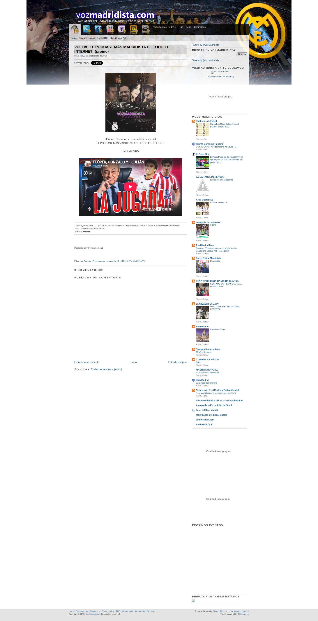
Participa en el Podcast (164, 27)
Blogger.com (243, 614)
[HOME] (75, 31)
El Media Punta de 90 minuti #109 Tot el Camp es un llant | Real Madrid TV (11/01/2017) (226, 160)
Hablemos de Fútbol (206, 121)
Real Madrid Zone (205, 245)
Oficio (198, 362)
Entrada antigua (177, 362)
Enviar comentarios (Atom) (106, 369)
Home (74, 38)
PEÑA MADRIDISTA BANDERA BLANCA (217, 281)
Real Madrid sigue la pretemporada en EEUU (216, 393)
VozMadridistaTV (137, 261)
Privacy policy (108, 611)
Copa (188, 27)
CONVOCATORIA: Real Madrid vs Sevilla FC (216, 147)
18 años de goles (203, 352)
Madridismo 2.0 (118, 38)
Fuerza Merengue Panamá (209, 144)
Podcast (87, 261)
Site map (150, 611)
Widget (125, 611)
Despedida (215, 261)
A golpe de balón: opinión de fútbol (214, 405)
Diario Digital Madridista (208, 258)
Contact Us (102, 38)
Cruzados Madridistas (207, 359)
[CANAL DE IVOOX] (145, 30)
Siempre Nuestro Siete (208, 349)
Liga (181, 27)
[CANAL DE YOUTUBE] (110, 30)
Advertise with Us (137, 611)
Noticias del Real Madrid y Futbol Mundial (217, 390)
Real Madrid (122, 261)
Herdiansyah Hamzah (239, 611)
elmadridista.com (205, 419)
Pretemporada (99, 261)
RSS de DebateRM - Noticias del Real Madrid (219, 400)
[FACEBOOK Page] (98, 30)
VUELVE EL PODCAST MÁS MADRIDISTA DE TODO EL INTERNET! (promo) (121, 49)
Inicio (134, 362)
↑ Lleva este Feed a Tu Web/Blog (220, 77)
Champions (200, 27)
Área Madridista (204, 200)
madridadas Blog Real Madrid (211, 415)
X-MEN (213, 225)
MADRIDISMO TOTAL (207, 370)
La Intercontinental (218, 202)
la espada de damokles (208, 222)
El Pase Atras (203, 154)
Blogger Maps (219, 611)
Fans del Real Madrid (207, 410)
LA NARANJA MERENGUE (210, 177)
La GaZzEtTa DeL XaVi (207, 304)
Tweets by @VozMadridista (205, 45)
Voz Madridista (92, 614)
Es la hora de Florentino (206, 383)
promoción (111, 261)
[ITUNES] (122, 30)
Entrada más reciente (86, 362)
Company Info (82, 611)
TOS (118, 611)
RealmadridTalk (204, 424)
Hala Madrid (202, 380)
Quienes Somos (87, 38)
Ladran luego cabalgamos (221, 180)
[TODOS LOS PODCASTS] (133, 30)
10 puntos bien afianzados (207, 372)
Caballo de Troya (217, 329)
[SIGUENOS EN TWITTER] (86, 30)
